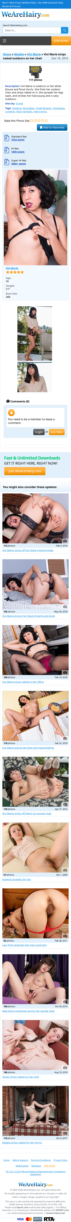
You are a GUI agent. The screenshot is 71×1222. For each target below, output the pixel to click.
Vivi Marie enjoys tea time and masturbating (28, 747)
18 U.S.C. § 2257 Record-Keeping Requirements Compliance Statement (35, 1173)
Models (19, 54)
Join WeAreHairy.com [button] (24, 471)
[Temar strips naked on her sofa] (35, 1045)
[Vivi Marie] (35, 217)
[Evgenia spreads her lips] (35, 847)
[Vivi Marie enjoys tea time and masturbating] (35, 716)
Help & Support (20, 1160)
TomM (19, 103)
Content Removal (55, 1213)
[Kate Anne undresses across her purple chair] (35, 979)
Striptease (59, 108)
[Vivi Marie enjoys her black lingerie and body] (35, 584)
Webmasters (22, 1165)
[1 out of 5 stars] (31, 120)
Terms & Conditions (41, 1160)
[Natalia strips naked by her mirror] (35, 1111)
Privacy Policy (61, 1160)
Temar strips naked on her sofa (20, 1076)
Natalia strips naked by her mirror (22, 1142)
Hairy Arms (40, 111)
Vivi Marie (34, 54)
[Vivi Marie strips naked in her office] (35, 650)
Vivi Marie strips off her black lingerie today (27, 550)
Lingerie (10, 111)
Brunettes (28, 108)
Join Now (57, 432)
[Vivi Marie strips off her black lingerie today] (35, 518)
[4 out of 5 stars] (42, 120)
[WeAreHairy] (35, 1184)
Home (7, 54)
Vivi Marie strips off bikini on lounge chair (27, 813)
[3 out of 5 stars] (39, 120)
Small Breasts (44, 108)
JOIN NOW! (61, 41)
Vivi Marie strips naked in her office (23, 681)
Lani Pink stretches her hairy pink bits (24, 945)
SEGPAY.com (62, 1210)
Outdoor (17, 108)
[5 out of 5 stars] (46, 120)
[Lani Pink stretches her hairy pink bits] (35, 913)
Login (39, 432)
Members (36, 1165)
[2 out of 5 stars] (35, 120)
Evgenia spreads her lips (16, 879)
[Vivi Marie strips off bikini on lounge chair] (35, 782)
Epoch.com (23, 1207)
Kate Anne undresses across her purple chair (28, 1011)
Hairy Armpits (24, 111)
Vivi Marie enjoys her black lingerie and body (28, 616)
